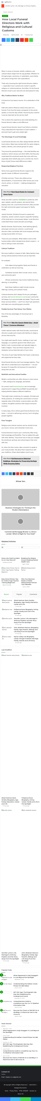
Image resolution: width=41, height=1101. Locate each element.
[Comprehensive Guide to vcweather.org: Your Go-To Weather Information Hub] (7, 1003)
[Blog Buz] (8, 2)
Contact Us (33, 1091)
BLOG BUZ (33, 1085)
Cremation (22, 200)
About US (20, 1094)
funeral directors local (17, 297)
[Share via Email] (28, 473)
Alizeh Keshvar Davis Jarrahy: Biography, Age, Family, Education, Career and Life (26, 602)
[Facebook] (3, 473)
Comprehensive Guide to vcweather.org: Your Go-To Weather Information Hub (26, 1003)
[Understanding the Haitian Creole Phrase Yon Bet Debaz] (7, 986)
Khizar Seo (6, 35)
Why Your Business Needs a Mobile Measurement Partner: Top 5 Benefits (29, 581)
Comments (33, 594)
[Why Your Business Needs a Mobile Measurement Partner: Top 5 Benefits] (30, 572)
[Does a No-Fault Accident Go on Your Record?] (11, 551)
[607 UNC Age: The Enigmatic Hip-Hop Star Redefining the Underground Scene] (7, 994)
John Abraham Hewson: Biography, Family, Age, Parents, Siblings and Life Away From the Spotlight (26, 629)
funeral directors (18, 386)
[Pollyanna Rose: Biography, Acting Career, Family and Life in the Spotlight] (7, 612)
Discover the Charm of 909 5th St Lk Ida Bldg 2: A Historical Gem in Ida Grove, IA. (26, 1012)
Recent (6, 594)
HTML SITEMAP (23, 1091)
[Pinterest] (17, 473)
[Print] (32, 473)
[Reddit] (21, 473)
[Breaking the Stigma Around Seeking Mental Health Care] (30, 551)
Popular (19, 594)
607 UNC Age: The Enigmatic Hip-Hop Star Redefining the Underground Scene (25, 994)
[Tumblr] (14, 473)
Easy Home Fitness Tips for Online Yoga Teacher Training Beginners (10, 580)
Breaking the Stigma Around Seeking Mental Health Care (29, 560)
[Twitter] (6, 473)
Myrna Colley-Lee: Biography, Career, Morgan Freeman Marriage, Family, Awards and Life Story (26, 638)
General (10, 12)
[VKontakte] (24, 473)
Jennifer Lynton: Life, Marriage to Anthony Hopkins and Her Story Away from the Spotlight (25, 620)
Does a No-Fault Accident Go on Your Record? (11, 559)
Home (5, 12)
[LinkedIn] (10, 473)
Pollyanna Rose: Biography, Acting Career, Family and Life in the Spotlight (26, 611)
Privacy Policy (14, 1091)
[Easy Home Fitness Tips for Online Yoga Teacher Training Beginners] (11, 572)
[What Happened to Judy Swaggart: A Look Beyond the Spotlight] (7, 978)
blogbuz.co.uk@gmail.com (13, 1077)
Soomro (24, 1088)
